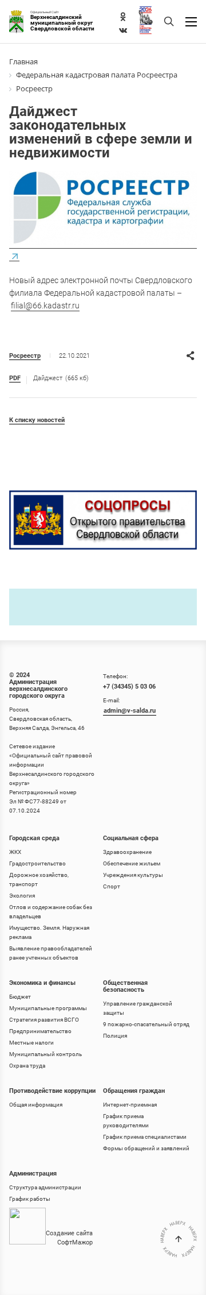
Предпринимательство (40, 1031)
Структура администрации (45, 1187)
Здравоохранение (127, 852)
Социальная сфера (131, 838)
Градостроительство (37, 863)
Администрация (33, 1173)
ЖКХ (15, 852)
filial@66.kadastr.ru (45, 305)
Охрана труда (27, 1065)
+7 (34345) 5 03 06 (129, 686)
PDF (15, 378)
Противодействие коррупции (52, 1091)
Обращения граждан (134, 1091)
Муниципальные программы (48, 1008)
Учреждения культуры (133, 875)
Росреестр (25, 355)
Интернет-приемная (130, 1104)
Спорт (111, 886)
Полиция (115, 1036)
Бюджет (20, 997)
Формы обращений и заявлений (146, 1148)
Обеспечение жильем (131, 863)
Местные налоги (31, 1042)
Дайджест (61, 378)
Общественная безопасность (125, 986)
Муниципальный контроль (45, 1054)
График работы (29, 1199)
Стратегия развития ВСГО (44, 1019)
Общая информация (35, 1104)
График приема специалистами (145, 1137)
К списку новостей (37, 420)
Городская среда (34, 838)
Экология (22, 895)
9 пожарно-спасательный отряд (146, 1024)
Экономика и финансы (42, 983)
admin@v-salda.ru (130, 710)
